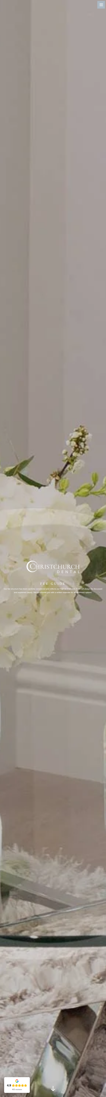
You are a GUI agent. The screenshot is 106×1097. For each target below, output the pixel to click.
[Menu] (101, 5)
